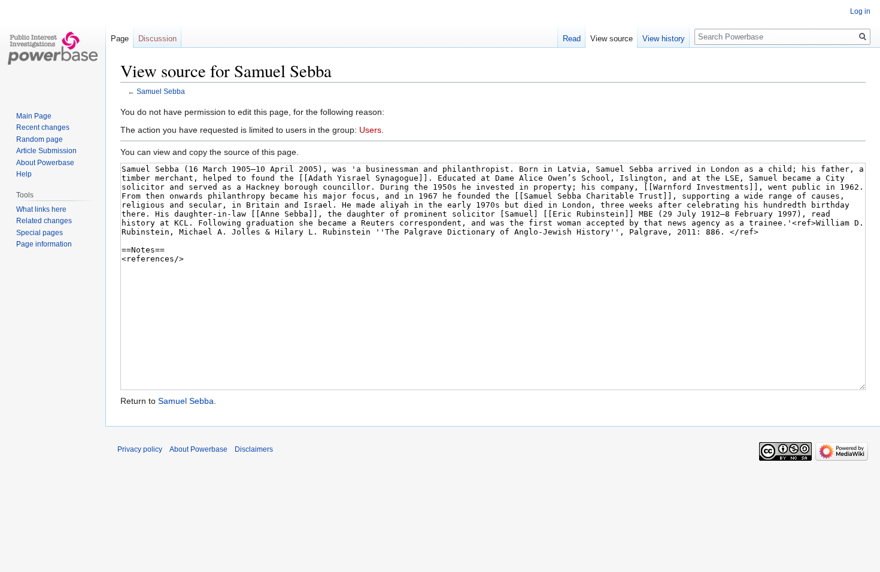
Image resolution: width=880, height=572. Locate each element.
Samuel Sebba (160, 91)
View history (663, 38)
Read (572, 38)
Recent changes (42, 127)
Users (370, 130)
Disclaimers (254, 449)
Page (120, 38)
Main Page (33, 116)
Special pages (39, 233)
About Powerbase (45, 163)
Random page (39, 139)
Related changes (44, 221)
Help (24, 174)
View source (611, 38)
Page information (44, 244)
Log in (860, 11)
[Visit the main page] (53, 48)
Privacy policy (139, 449)
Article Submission (46, 151)
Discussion (157, 38)
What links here (41, 209)
